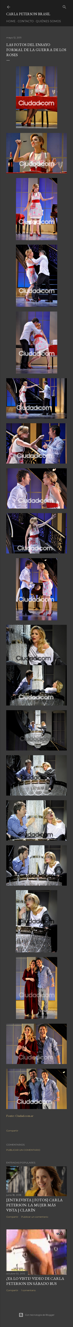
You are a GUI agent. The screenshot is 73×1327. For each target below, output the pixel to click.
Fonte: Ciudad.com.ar (19, 1116)
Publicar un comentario (23, 1149)
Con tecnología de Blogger (40, 1314)
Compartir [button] (12, 1130)
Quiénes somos (48, 21)
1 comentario (28, 1290)
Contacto (26, 21)
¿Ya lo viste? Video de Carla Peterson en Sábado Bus (35, 1281)
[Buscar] (64, 6)
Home (11, 21)
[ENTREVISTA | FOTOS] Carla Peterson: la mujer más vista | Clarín (34, 1205)
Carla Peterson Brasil (28, 14)
